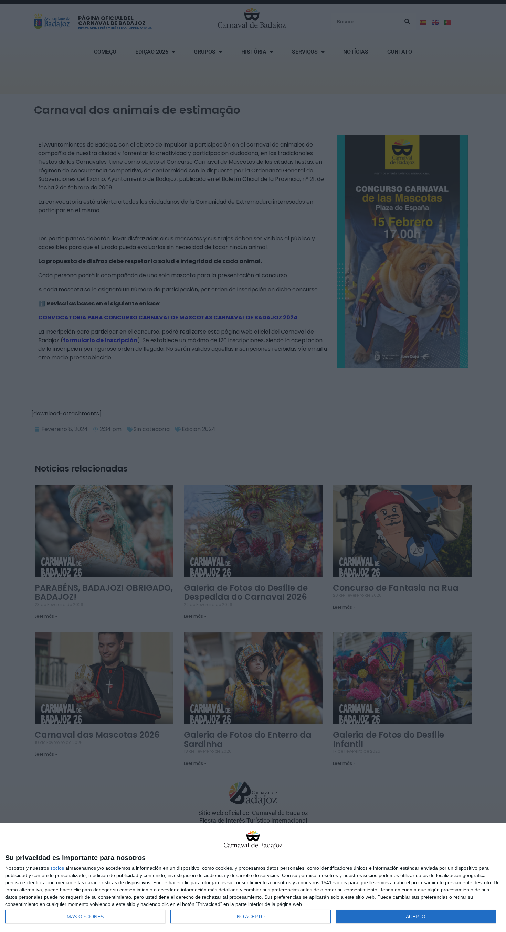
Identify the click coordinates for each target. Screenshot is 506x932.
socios (57, 868)
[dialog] (253, 878)
